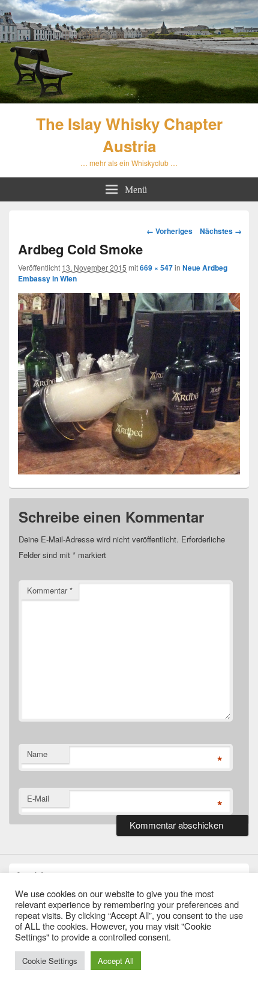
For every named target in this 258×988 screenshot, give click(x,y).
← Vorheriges (169, 231)
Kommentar (50, 590)
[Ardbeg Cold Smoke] (129, 470)
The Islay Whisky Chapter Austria (129, 134)
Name (37, 753)
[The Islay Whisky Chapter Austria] (129, 99)
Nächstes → (221, 231)
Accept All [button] (116, 960)
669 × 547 (156, 267)
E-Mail (38, 798)
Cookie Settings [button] (49, 960)
